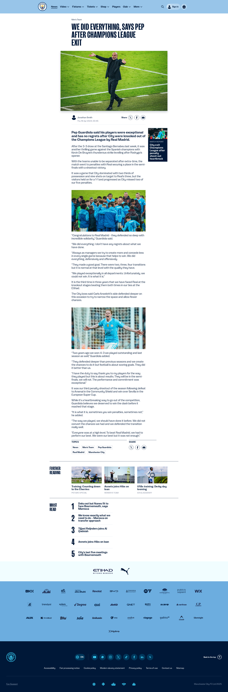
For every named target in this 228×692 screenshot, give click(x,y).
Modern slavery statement (112, 668)
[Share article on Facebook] (136, 117)
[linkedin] (142, 657)
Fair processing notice (70, 668)
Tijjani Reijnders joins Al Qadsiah (92, 530)
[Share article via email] (143, 117)
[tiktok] (126, 657)
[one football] (150, 657)
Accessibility (49, 668)
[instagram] (110, 657)
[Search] (162, 7)
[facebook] (134, 657)
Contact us (167, 668)
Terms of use (152, 668)
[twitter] (118, 657)
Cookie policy (90, 668)
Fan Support (12, 684)
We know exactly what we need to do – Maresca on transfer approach (94, 518)
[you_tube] (94, 657)
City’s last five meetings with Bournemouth (93, 553)
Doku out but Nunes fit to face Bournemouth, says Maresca (93, 506)
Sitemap (180, 668)
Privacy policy (135, 668)
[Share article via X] (130, 117)
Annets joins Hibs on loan (93, 542)
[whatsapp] (102, 657)
